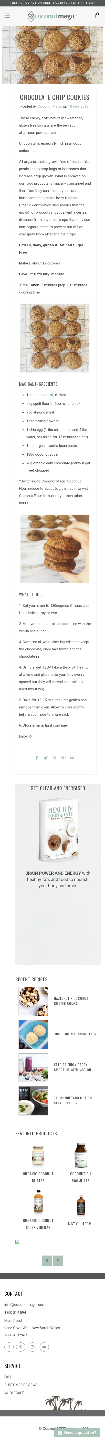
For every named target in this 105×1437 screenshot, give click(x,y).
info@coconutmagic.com (24, 1304)
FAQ (7, 1377)
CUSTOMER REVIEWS (21, 1385)
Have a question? (79, 1432)
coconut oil (44, 395)
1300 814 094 (15, 1312)
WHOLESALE (14, 1393)
